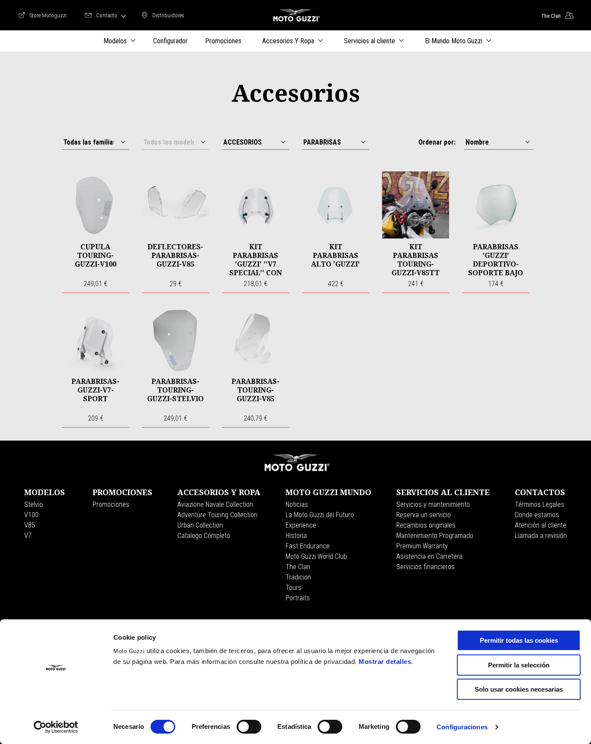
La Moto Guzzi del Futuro (320, 515)
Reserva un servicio (423, 515)
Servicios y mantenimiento (433, 504)
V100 (31, 515)
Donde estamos (537, 515)
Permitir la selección (518, 665)
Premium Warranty (422, 546)
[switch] (249, 727)
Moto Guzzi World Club (316, 556)
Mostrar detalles (385, 661)
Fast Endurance (308, 546)
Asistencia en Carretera (429, 556)
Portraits (298, 598)
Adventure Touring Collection (217, 515)
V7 (28, 535)
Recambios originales (426, 525)
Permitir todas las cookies (519, 640)
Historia (296, 535)
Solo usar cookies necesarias (519, 689)
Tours (294, 587)
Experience (301, 525)
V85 (29, 525)
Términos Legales (539, 504)
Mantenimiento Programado (434, 535)
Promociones (111, 504)
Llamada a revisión (541, 535)
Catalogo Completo (203, 535)
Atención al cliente (540, 525)
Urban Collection (200, 525)
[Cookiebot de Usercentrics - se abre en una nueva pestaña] (56, 727)
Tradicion (298, 577)
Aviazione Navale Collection (215, 504)
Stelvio (33, 504)
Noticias (297, 504)
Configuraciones (462, 727)
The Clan (298, 567)
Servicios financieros (425, 567)
